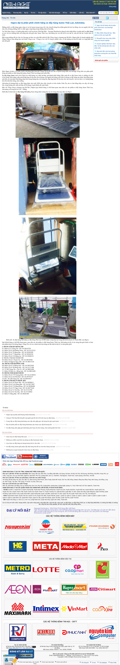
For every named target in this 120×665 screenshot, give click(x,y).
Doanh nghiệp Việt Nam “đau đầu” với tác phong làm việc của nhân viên (104, 46)
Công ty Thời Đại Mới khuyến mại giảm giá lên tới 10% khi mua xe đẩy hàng (38, 418)
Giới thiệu (73, 13)
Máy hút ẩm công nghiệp (91, 655)
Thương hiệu (17, 13)
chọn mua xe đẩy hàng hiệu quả (24, 437)
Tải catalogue (103, 662)
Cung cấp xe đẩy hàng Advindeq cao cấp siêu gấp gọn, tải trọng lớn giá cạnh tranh (40, 421)
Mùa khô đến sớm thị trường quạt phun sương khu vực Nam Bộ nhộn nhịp (105, 53)
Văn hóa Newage (54, 13)
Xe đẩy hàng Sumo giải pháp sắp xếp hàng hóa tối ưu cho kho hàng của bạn (38, 446)
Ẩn (34, 647)
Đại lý (26, 13)
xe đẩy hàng (89, 31)
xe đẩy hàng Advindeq (23, 92)
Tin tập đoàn (42, 13)
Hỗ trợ (65, 13)
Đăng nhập (112, 6)
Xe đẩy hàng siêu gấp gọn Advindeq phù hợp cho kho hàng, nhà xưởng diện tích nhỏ (40, 428)
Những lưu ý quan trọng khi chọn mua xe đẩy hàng (29, 450)
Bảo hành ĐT (90, 13)
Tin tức (33, 13)
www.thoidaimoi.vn (77, 655)
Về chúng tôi (85, 662)
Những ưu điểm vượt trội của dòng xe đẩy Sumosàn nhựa (32, 440)
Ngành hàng (6, 13)
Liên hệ (81, 13)
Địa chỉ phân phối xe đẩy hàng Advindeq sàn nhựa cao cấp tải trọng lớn (36, 424)
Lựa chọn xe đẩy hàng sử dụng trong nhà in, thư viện (31, 443)
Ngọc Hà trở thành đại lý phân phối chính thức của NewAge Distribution (105, 27)
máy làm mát (66, 504)
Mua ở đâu (113, 662)
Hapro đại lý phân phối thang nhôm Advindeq (28, 415)
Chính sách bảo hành (48, 662)
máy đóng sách (76, 504)
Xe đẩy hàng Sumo (8, 75)
